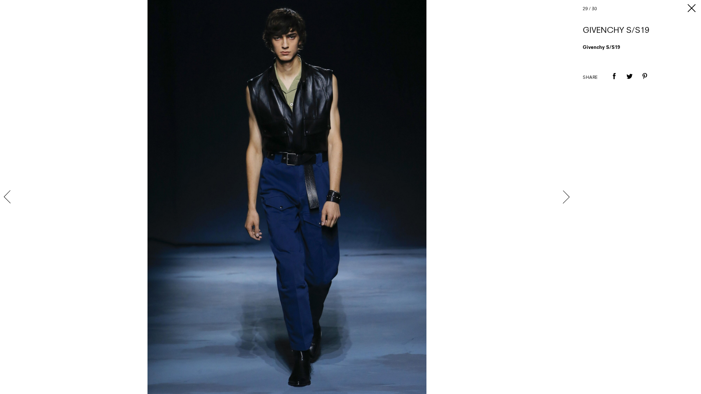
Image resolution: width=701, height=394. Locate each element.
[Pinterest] (645, 81)
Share (590, 78)
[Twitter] (629, 81)
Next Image (566, 197)
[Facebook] (614, 81)
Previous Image (8, 197)
